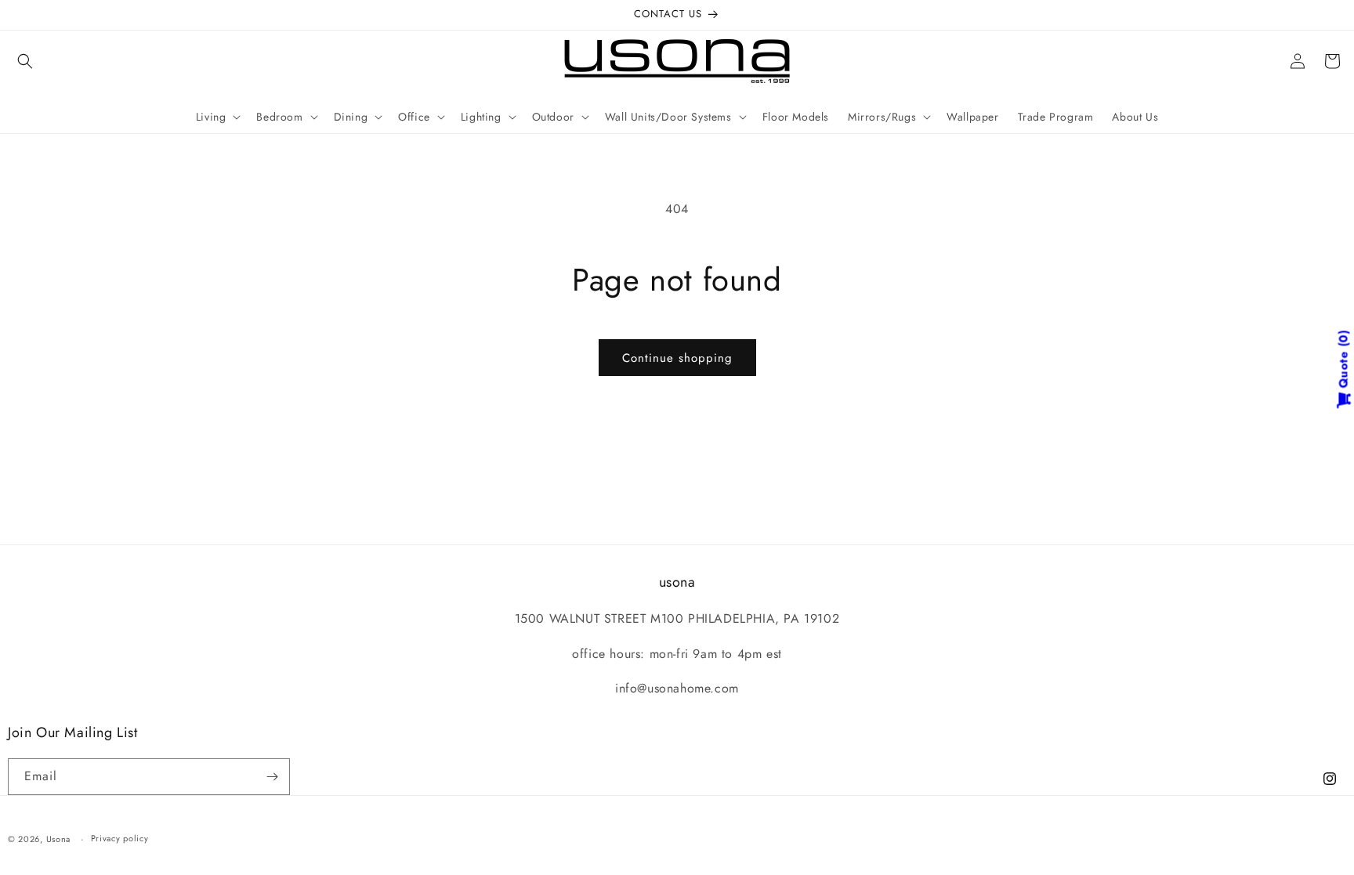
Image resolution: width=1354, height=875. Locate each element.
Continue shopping (677, 358)
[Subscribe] (272, 776)
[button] (25, 61)
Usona (58, 839)
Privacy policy (120, 838)
